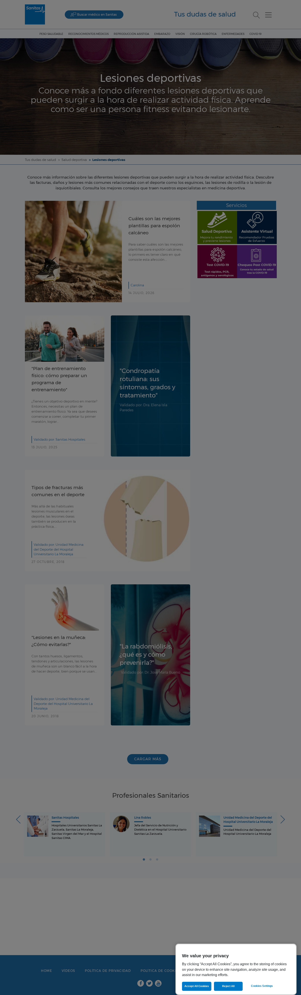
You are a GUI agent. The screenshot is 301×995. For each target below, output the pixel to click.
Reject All (228, 986)
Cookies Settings (262, 986)
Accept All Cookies (196, 986)
